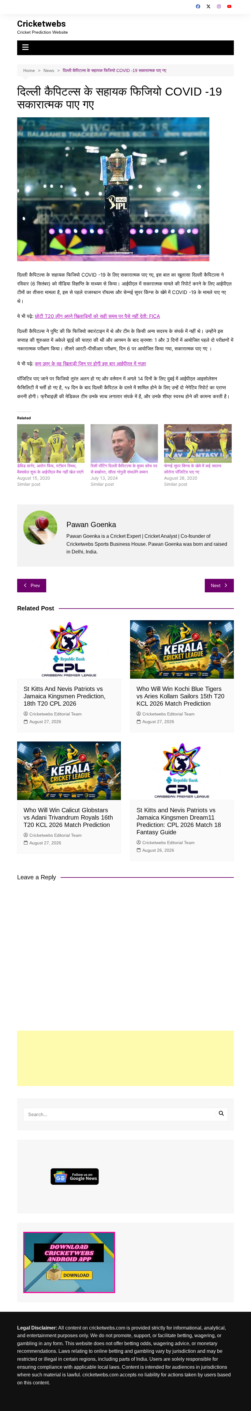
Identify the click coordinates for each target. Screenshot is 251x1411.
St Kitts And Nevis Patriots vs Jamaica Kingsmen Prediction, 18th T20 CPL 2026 (65, 696)
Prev (35, 585)
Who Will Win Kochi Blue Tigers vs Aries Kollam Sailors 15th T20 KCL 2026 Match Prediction (180, 696)
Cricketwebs (41, 24)
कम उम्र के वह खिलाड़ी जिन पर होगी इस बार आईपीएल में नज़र (90, 363)
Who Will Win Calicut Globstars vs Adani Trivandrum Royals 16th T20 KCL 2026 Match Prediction (68, 817)
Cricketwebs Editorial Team (55, 713)
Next (215, 585)
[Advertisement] (125, 1058)
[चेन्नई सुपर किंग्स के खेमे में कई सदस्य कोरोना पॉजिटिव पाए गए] (197, 443)
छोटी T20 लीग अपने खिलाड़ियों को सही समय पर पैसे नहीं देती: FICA (97, 316)
